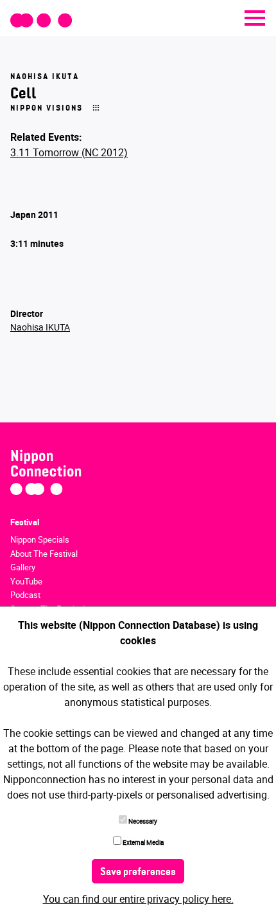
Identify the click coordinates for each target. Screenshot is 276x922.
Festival (24, 522)
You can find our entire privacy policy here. (138, 899)
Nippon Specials (39, 539)
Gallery (22, 567)
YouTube (26, 581)
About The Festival (44, 553)
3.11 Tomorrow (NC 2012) (69, 152)
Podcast (25, 595)
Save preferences (138, 872)
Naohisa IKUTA (40, 327)
